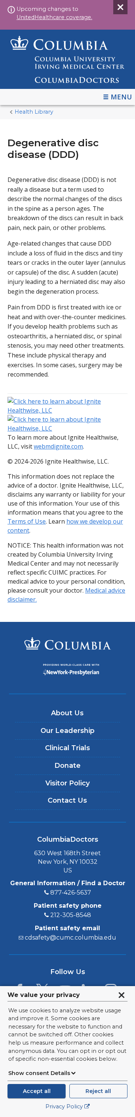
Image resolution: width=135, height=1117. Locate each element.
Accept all (37, 1091)
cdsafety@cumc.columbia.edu (70, 937)
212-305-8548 (70, 915)
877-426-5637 (70, 892)
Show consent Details (39, 1073)
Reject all (98, 1091)
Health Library (34, 111)
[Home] (67, 59)
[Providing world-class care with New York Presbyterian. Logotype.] (67, 671)
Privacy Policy (64, 1106)
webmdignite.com (58, 446)
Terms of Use (27, 521)
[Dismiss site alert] (120, 7)
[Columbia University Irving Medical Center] (67, 644)
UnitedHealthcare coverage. (54, 17)
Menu (121, 96)
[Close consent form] (122, 995)
